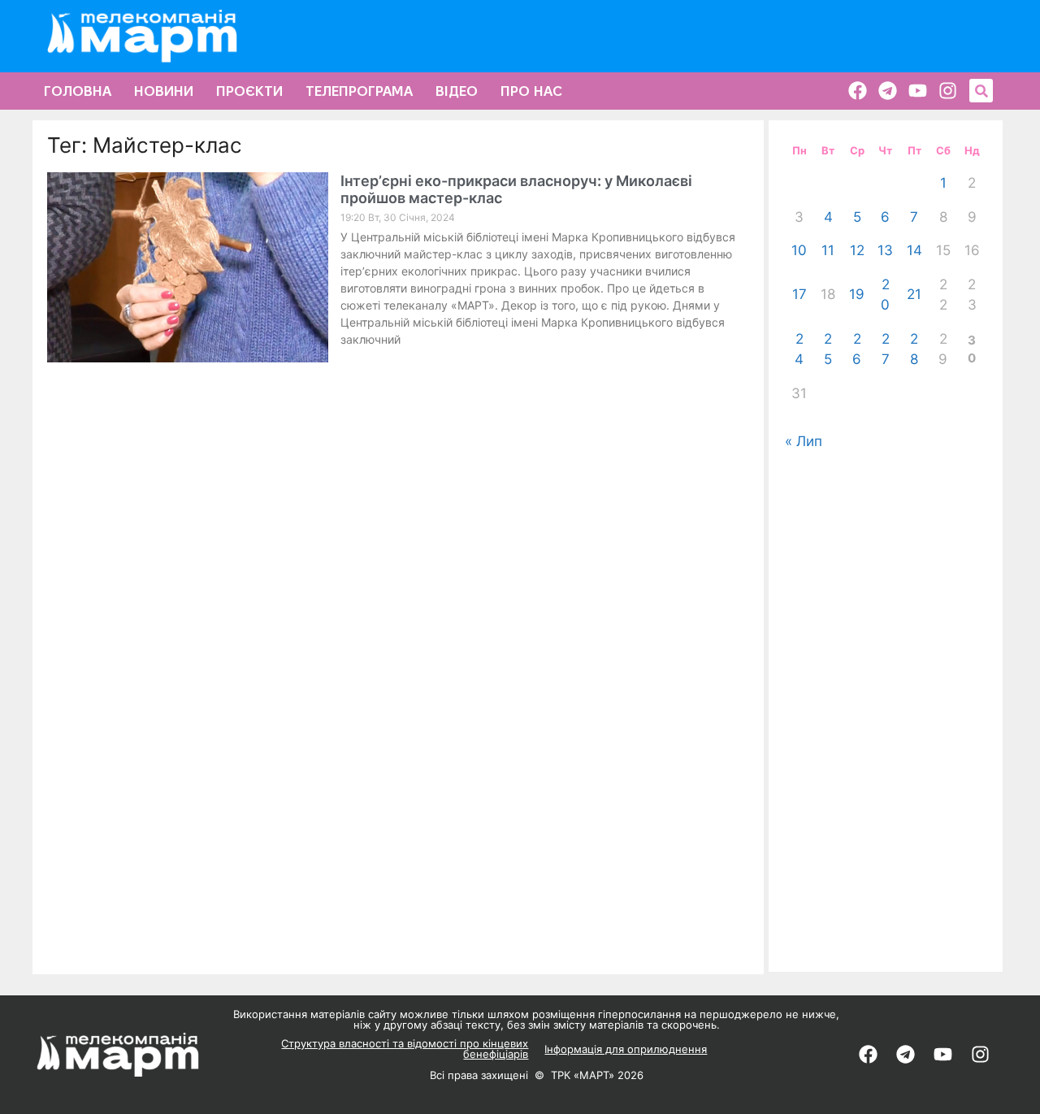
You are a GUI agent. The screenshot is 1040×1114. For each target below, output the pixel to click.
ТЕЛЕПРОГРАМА (359, 91)
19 (856, 294)
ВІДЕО (457, 91)
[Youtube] (918, 90)
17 (799, 294)
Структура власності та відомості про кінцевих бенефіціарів (404, 1048)
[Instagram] (948, 90)
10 (799, 250)
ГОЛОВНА (77, 91)
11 (827, 250)
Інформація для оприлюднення (625, 1048)
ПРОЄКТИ (249, 91)
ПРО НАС (531, 91)
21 (914, 294)
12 (857, 250)
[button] (981, 90)
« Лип (803, 441)
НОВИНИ (163, 91)
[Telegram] (887, 90)
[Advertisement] (885, 712)
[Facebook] (857, 90)
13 (885, 250)
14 (914, 250)
